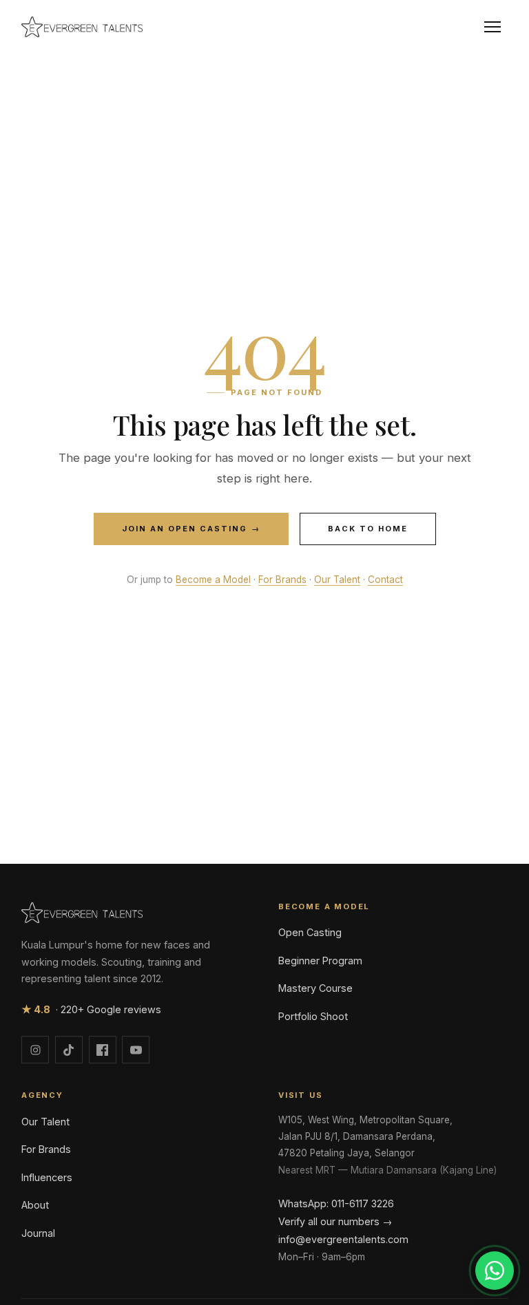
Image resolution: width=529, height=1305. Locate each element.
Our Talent (337, 579)
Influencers (46, 1177)
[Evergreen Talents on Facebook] (102, 1049)
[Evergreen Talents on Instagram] (35, 1049)
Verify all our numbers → (335, 1221)
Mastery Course (315, 988)
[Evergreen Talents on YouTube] (135, 1049)
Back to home (368, 528)
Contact (385, 579)
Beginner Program (320, 960)
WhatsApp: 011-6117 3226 (336, 1203)
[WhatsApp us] (494, 1270)
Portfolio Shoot (313, 1016)
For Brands (282, 579)
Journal (38, 1233)
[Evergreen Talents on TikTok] (69, 1049)
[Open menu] (492, 27)
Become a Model (213, 579)
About (35, 1205)
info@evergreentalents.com (343, 1239)
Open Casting (310, 932)
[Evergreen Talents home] (82, 27)
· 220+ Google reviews (91, 1009)
